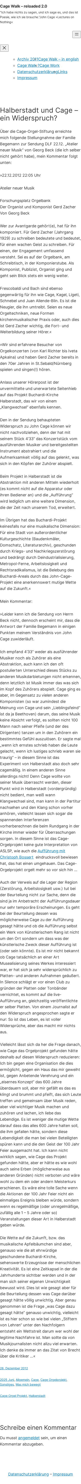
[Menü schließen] (4, 48)
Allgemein (22, 1379)
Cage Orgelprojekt (53, 1379)
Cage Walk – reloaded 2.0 (23, 6)
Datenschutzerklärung (37, 71)
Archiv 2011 (27, 59)
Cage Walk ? (28, 65)
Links (62, 71)
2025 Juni (7, 1379)
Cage (35, 1379)
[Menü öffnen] (76, 34)
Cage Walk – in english (58, 59)
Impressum (27, 77)
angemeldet (29, 1438)
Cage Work (50, 65)
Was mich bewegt (28, 1384)
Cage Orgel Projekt (13, 1395)
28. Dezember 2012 (14, 1368)
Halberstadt (37, 1395)
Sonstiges (7, 1384)
